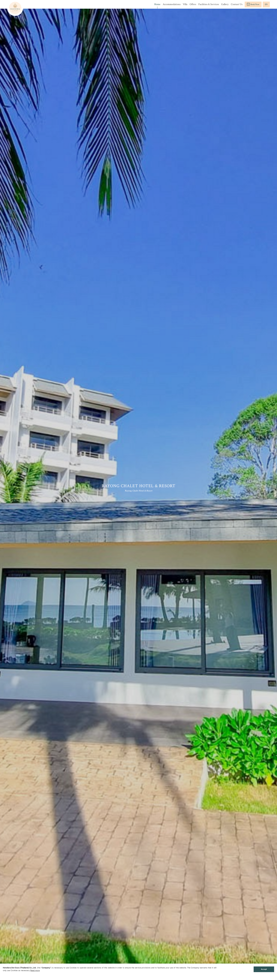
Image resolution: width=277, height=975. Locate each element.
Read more (35, 970)
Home (157, 4)
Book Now (254, 4)
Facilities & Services (208, 4)
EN (266, 4)
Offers (193, 4)
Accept (264, 969)
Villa (185, 4)
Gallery (225, 4)
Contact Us (236, 4)
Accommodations (171, 4)
